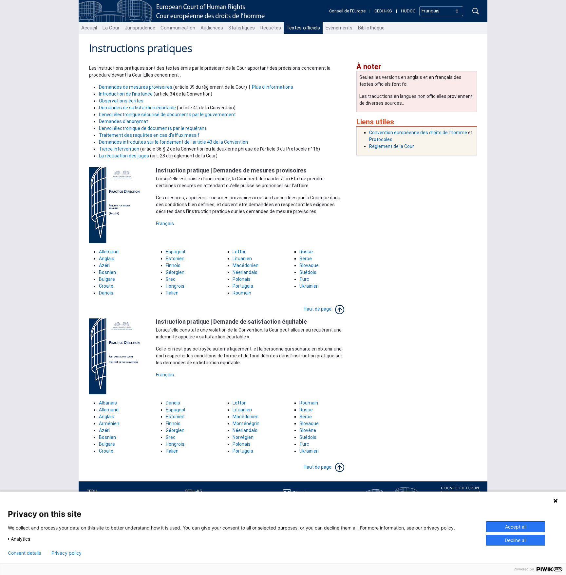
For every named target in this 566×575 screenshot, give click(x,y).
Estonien (175, 258)
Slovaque (309, 265)
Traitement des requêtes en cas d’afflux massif (149, 135)
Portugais (243, 286)
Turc (304, 279)
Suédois (308, 272)
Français (165, 223)
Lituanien (242, 258)
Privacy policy (66, 553)
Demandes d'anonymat (123, 121)
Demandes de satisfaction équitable (137, 107)
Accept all (515, 527)
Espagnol (175, 251)
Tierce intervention (119, 149)
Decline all (515, 540)
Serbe (305, 258)
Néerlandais (245, 272)
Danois (106, 293)
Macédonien (245, 265)
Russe (306, 251)
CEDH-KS (383, 11)
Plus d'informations (272, 87)
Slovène (307, 430)
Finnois (173, 265)
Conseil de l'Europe (347, 11)
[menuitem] (89, 28)
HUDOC (408, 11)
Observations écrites (121, 100)
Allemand (109, 251)
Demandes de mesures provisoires (135, 87)
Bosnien (107, 272)
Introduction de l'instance (126, 94)
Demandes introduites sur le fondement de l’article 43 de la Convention (173, 142)
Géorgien (175, 272)
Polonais (242, 279)
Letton (240, 251)
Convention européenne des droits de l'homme (418, 132)
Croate (106, 286)
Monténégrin (246, 423)
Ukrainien (309, 286)
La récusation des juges (124, 155)
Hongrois (175, 286)
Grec (171, 279)
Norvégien (243, 437)
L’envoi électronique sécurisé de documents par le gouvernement (167, 114)
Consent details (24, 553)
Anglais (106, 258)
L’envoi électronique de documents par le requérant (152, 128)
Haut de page (319, 309)
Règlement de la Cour (392, 146)
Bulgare (107, 279)
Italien (172, 293)
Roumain (242, 293)
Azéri (104, 265)
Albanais (108, 402)
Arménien (109, 423)
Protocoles (380, 139)
